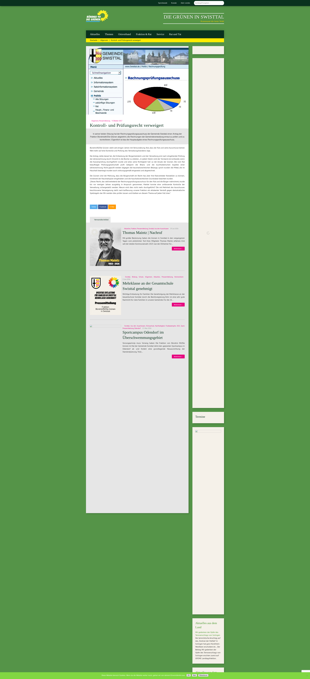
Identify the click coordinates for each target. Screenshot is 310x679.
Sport (182, 326)
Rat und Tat (175, 34)
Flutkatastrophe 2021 (173, 326)
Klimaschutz (150, 326)
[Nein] (307, 675)
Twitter (93, 207)
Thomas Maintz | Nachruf (142, 232)
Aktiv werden (185, 3)
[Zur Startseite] (97, 21)
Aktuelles (95, 34)
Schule (141, 277)
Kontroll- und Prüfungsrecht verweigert (127, 125)
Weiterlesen (203, 675)
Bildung (134, 277)
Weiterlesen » (178, 249)
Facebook (103, 207)
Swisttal (151, 229)
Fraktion (133, 229)
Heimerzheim (178, 277)
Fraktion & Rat (143, 34)
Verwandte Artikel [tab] (101, 219)
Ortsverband (124, 34)
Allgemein (104, 40)
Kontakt (174, 3)
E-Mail (112, 207)
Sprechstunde (162, 3)
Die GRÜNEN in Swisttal (194, 17)
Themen (109, 34)
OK (188, 675)
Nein (194, 675)
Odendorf (137, 328)
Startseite (93, 40)
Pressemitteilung (104, 121)
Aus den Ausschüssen (162, 229)
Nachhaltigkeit (160, 326)
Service (160, 34)
